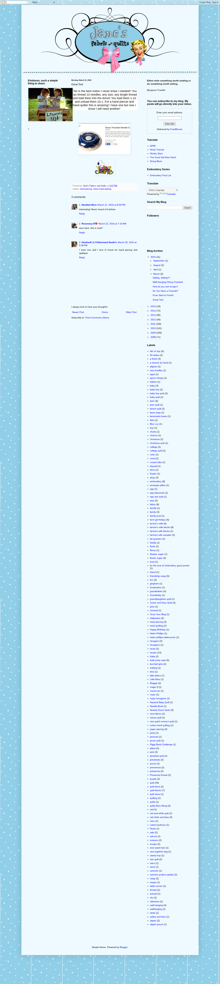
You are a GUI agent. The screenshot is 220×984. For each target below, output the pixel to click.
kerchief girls (156, 664)
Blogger (124, 947)
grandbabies (156, 591)
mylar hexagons (158, 698)
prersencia (155, 767)
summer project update (162, 874)
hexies (153, 652)
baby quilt (155, 397)
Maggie (154, 683)
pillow (153, 748)
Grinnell (154, 610)
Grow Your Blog (158, 614)
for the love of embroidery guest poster (170, 565)
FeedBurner (176, 129)
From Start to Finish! (163, 295)
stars (152, 863)
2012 (153, 319)
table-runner (156, 886)
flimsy (153, 550)
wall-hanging (156, 905)
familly (153, 508)
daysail (153, 466)
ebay (152, 477)
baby (152, 385)
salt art (153, 836)
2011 (153, 324)
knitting (153, 668)
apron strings (156, 378)
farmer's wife (156, 523)
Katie (152, 656)
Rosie (153, 828)
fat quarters (156, 539)
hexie (152, 648)
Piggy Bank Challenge (161, 744)
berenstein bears (158, 416)
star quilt (154, 859)
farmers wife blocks (160, 531)
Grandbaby (155, 595)
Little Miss (155, 679)
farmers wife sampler (160, 535)
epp (152, 489)
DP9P (153, 146)
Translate (171, 194)
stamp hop (155, 855)
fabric (153, 504)
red (151, 809)
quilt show (155, 794)
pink (152, 752)
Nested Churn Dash (160, 710)
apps (152, 374)
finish (152, 546)
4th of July (155, 351)
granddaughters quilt (160, 599)
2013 (153, 315)
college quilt (156, 450)
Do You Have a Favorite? (165, 291)
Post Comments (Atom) (97, 317)
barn (152, 401)
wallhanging (156, 909)
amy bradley (156, 370)
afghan (153, 366)
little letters (155, 675)
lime (152, 671)
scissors (154, 840)
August (157, 265)
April (155, 269)
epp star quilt (156, 496)
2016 (153, 257)
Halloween (155, 618)
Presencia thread (158, 775)
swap (152, 878)
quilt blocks (155, 790)
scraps (153, 844)
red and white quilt (159, 813)
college (153, 447)
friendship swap (158, 576)
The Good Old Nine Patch (163, 157)
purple (153, 779)
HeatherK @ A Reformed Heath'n (99, 242)
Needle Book (156, 706)
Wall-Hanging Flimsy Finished (168, 282)
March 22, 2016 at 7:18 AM (112, 223)
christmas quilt (157, 443)
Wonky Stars (156, 153)
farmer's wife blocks (160, 527)
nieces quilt (155, 717)
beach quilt (155, 408)
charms (154, 435)
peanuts (154, 736)
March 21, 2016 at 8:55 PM (111, 205)
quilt (152, 782)
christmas (155, 439)
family (153, 512)
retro (152, 821)
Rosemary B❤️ (90, 223)
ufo (151, 897)
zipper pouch (156, 924)
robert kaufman (158, 825)
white (152, 913)
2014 (153, 310)
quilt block (155, 786)
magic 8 (154, 687)
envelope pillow (158, 485)
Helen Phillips (157, 633)
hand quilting (156, 625)
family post (155, 516)
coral (152, 458)
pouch (153, 763)
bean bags (155, 412)
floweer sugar (157, 554)
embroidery (156, 481)
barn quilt (154, 405)
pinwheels (155, 759)
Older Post (131, 312)
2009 (153, 332)
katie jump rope (158, 660)
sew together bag (159, 851)
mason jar (155, 691)
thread (153, 890)
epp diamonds (157, 493)
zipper (153, 920)
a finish (153, 358)
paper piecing (157, 729)
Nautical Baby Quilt (159, 702)
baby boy (154, 389)
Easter (153, 473)
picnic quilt (155, 740)
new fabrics (156, 713)
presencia (155, 771)
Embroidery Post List (160, 175)
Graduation (155, 587)
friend (153, 572)
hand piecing (86, 189)
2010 (153, 328)
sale (152, 832)
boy (152, 428)
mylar (153, 694)
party (152, 733)
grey (152, 606)
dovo (152, 470)
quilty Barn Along (158, 805)
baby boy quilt (157, 393)
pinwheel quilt (157, 756)
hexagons (155, 645)
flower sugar (156, 558)
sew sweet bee (157, 847)
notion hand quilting (102, 189)
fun (151, 580)
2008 (153, 337)
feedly (153, 542)
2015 (153, 306)
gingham (154, 583)
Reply (82, 213)
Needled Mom (89, 205)
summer (154, 870)
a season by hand (159, 362)
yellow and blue (158, 916)
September (159, 260)
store (152, 867)
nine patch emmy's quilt (162, 721)
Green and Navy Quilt (161, 602)
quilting (153, 798)
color (152, 454)
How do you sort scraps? (165, 286)
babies (153, 382)
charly (153, 431)
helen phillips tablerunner (163, 637)
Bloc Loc (154, 424)
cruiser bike (156, 462)
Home (105, 312)
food (152, 562)
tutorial (153, 893)
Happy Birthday (158, 629)
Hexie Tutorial (157, 149)
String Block (156, 161)
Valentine (154, 901)
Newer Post (78, 312)
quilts (152, 802)
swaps (153, 882)
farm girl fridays (158, 519)
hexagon (154, 641)
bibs (152, 420)
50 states (154, 355)
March (156, 274)
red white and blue (159, 817)
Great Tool (158, 299)
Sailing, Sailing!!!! (161, 277)
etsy (152, 500)
